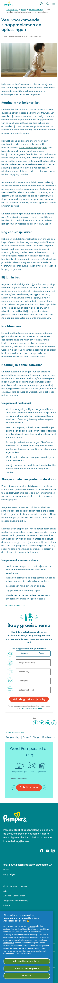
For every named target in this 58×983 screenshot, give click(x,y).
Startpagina (12, 10)
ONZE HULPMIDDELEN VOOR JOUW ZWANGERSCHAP (27, 865)
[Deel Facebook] (35, 722)
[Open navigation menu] (54, 4)
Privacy (6, 906)
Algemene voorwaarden (14, 896)
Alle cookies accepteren (26, 961)
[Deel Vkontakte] (48, 722)
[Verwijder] (47, 4)
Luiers (6, 870)
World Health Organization (32, 708)
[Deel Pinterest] (54, 722)
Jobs (5, 891)
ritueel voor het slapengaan (33, 148)
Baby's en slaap (36, 10)
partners (31, 926)
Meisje (41, 653)
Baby (23, 10)
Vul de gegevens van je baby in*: (29, 649)
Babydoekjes (9, 875)
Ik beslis (26, 976)
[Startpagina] (8, 3)
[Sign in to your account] (41, 4)
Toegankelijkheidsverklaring (15, 901)
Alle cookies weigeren (26, 968)
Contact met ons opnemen (15, 886)
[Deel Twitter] (41, 722)
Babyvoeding (12, 737)
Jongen (24, 653)
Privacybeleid (8, 943)
